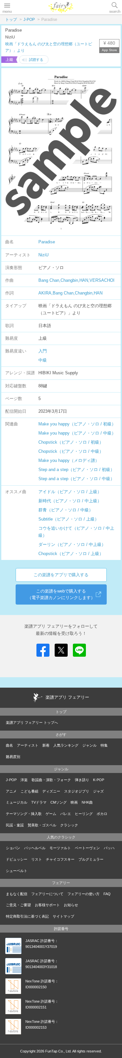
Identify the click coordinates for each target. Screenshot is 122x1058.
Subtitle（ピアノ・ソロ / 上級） (68, 519)
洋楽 (24, 780)
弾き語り (82, 780)
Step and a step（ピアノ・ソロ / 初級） (76, 469)
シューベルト (16, 871)
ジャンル (89, 745)
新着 (45, 745)
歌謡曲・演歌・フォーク (51, 780)
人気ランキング (65, 745)
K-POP (98, 780)
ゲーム (51, 814)
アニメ (11, 791)
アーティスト (27, 745)
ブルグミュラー (90, 859)
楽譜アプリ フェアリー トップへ (32, 722)
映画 (74, 802)
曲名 (9, 745)
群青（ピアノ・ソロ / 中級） (65, 510)
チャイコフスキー (60, 859)
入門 (42, 351)
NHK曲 (87, 802)
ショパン (13, 848)
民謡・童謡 (15, 825)
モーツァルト (60, 848)
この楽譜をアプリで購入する (61, 574)
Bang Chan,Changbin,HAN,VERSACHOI (76, 280)
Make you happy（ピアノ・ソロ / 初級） (77, 424)
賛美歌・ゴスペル (42, 825)
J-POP (29, 19)
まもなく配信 (16, 894)
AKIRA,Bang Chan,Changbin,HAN (70, 293)
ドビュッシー (16, 859)
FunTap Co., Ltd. (58, 1051)
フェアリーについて (47, 894)
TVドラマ (39, 802)
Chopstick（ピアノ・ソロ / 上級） (70, 553)
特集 (104, 745)
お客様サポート (47, 905)
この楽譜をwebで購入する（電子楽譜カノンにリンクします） (61, 594)
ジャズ (98, 791)
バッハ (109, 848)
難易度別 (13, 757)
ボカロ (102, 814)
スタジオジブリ (76, 791)
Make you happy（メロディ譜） (68, 460)
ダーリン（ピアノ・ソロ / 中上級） (72, 544)
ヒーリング (84, 814)
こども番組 (29, 791)
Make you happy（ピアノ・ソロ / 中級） (77, 433)
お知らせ (71, 905)
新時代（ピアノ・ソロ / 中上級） (70, 500)
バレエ (65, 814)
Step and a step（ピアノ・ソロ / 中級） (76, 478)
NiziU (43, 254)
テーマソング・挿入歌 (24, 814)
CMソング (58, 802)
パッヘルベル (35, 848)
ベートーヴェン (87, 848)
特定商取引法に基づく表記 (27, 916)
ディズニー (51, 791)
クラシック (69, 825)
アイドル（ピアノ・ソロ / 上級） (70, 491)
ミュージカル (16, 802)
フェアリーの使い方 (83, 894)
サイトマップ (63, 916)
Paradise (46, 241)
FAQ (107, 894)
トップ (11, 19)
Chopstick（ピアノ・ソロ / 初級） (70, 442)
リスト (36, 859)
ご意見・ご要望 (18, 905)
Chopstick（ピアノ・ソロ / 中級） (70, 451)
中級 (42, 360)
